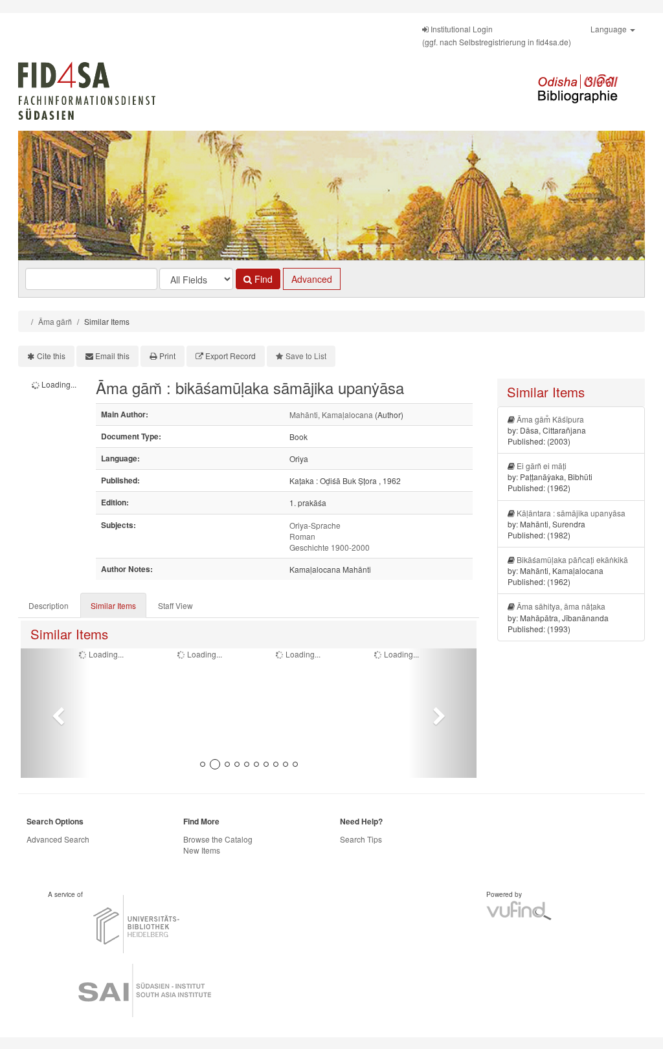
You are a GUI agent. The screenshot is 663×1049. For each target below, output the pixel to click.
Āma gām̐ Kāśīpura (550, 419)
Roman (302, 536)
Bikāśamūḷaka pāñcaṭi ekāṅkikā (572, 559)
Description (48, 605)
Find (262, 278)
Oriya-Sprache (315, 525)
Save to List (306, 355)
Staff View (175, 605)
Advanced (311, 278)
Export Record (230, 355)
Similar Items (113, 605)
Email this (112, 355)
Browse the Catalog (218, 839)
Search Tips (361, 839)
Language (609, 28)
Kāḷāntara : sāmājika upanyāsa (571, 512)
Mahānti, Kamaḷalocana (331, 414)
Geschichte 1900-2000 (329, 547)
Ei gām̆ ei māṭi (542, 465)
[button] (55, 713)
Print (167, 355)
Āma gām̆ (55, 321)
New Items (201, 850)
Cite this (51, 355)
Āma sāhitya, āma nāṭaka (561, 606)
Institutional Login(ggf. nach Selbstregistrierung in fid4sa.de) (496, 35)
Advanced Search (58, 839)
